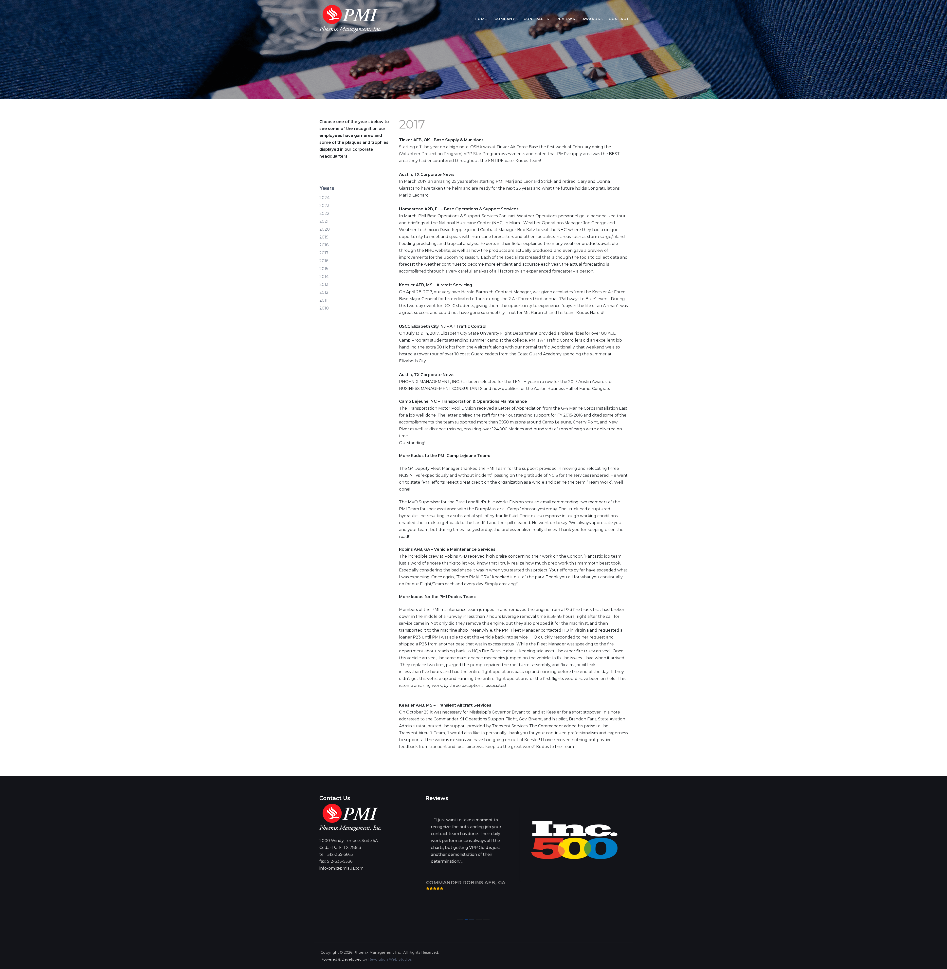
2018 (324, 245)
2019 (323, 237)
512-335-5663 (340, 854)
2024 (324, 197)
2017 (323, 253)
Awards (591, 19)
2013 (323, 284)
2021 (323, 221)
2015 (323, 268)
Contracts (536, 19)
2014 (323, 276)
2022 (324, 213)
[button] (460, 919)
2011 (323, 300)
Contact (619, 19)
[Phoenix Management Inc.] (350, 19)
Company (504, 19)
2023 (324, 205)
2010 (324, 308)
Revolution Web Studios (390, 959)
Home (481, 19)
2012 (323, 292)
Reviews (565, 19)
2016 (323, 260)
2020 (324, 229)
